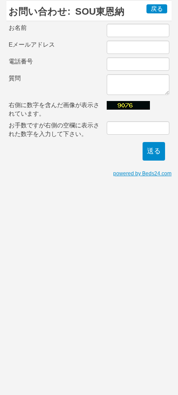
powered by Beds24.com (142, 174)
